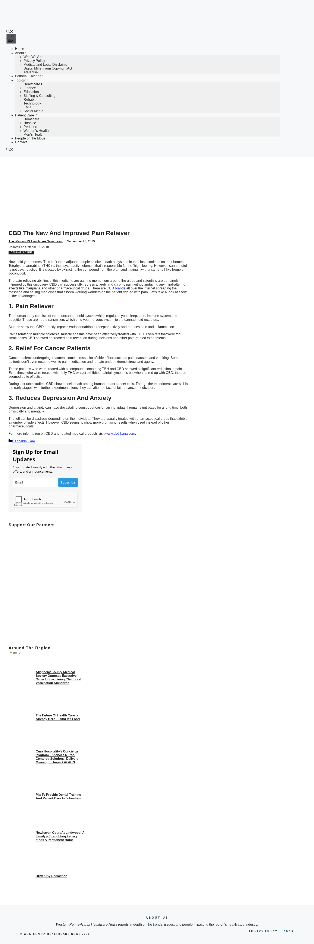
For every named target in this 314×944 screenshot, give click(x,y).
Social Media (33, 111)
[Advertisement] (157, 189)
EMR (27, 107)
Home (19, 49)
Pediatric (30, 127)
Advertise (30, 72)
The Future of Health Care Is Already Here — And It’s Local (58, 717)
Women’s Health (36, 130)
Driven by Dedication (51, 876)
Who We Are (33, 57)
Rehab (28, 99)
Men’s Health (33, 134)
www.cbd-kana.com (120, 433)
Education (31, 92)
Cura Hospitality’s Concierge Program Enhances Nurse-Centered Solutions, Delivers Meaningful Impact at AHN (57, 756)
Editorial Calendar (29, 76)
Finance (29, 88)
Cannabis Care (21, 252)
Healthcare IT (33, 84)
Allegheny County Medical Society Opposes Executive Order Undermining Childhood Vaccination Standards (58, 677)
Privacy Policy (34, 60)
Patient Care (24, 115)
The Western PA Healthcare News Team (36, 241)
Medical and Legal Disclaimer (46, 64)
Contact (21, 142)
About (19, 53)
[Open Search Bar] (9, 32)
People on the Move (30, 138)
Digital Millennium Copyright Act (47, 68)
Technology (32, 103)
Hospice (29, 123)
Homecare (31, 119)
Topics (20, 80)
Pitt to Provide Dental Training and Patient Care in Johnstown (59, 796)
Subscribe (68, 482)
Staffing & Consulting (39, 95)
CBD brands (116, 288)
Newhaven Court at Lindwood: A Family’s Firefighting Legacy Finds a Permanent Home (60, 836)
